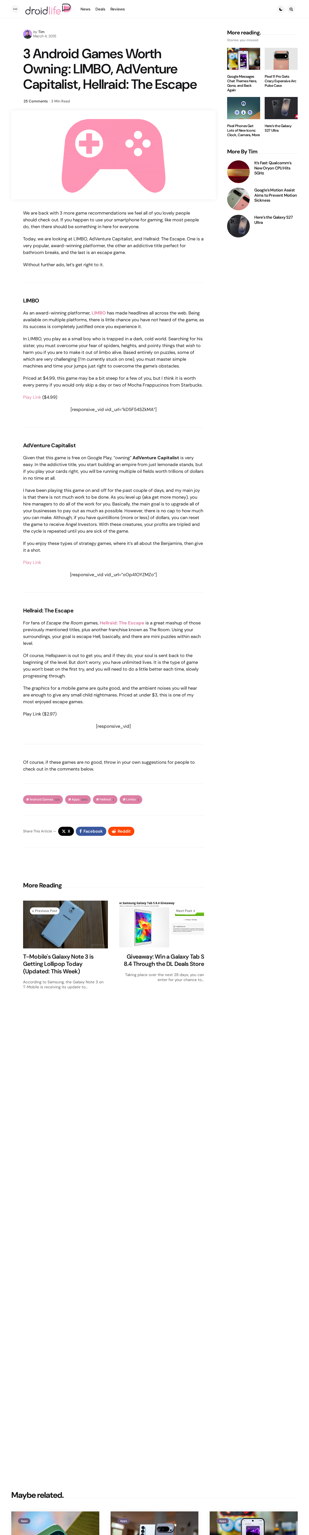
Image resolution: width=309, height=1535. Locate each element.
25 (36, 101)
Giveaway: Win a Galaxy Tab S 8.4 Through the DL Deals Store (164, 960)
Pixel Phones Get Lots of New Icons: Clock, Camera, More (243, 130)
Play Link (32, 397)
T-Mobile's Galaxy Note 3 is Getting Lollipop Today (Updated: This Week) (58, 964)
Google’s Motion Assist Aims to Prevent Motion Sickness (275, 195)
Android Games (45, 799)
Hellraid (107, 799)
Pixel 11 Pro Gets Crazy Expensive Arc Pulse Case (281, 81)
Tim (41, 31)
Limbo (132, 799)
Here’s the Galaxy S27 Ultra (278, 128)
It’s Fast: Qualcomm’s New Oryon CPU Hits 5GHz (272, 168)
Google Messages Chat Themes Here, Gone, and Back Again (242, 83)
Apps (80, 799)
